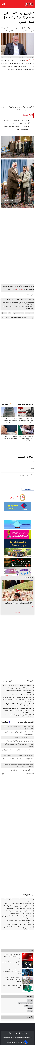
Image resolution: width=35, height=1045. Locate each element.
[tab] (19, 612)
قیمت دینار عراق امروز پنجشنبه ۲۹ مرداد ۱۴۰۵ (19, 909)
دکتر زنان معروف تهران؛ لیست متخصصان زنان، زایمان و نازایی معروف (12, 956)
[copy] (32, 317)
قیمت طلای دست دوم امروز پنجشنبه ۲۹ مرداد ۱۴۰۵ (17, 906)
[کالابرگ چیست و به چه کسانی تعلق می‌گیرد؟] (27, 965)
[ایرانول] (17, 552)
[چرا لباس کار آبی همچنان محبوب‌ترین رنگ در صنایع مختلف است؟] (27, 972)
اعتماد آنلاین (10, 1037)
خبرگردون (30, 1000)
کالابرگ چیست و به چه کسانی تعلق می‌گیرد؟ (12, 963)
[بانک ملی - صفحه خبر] (17, 497)
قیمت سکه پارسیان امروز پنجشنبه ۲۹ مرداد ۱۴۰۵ (18, 903)
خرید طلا (30, 1011)
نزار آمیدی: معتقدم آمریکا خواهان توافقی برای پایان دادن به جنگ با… (17, 711)
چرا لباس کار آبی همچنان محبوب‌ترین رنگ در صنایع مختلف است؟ (12, 971)
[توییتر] (9, 313)
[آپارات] (9, 1033)
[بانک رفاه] (17, 571)
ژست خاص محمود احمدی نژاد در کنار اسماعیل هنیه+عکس (19, 299)
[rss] (25, 1033)
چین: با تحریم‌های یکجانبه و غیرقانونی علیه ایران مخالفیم (18, 691)
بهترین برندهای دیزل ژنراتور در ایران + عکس (11, 986)
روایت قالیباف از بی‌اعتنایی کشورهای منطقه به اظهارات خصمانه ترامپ (17, 700)
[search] (2, 4)
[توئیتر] (12, 1033)
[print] (20, 57)
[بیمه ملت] (17, 506)
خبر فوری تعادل (28, 1006)
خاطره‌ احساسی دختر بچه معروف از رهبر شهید (18, 603)
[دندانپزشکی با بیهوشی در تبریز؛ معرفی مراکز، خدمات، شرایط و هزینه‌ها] (27, 980)
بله (17, 289)
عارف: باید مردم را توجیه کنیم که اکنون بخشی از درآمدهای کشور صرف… (18, 705)
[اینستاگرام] (22, 1033)
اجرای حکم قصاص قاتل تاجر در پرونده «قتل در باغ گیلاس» (18, 921)
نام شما (32, 462)
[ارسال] (22, 57)
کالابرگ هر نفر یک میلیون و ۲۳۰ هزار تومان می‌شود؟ (17, 697)
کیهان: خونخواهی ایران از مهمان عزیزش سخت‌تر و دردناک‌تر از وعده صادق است (18, 307)
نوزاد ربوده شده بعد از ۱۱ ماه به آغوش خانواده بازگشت (17, 708)
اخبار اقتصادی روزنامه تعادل (25, 1003)
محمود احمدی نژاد (18, 313)
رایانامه (32, 468)
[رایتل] (17, 534)
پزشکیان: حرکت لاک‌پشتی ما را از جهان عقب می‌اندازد (17, 685)
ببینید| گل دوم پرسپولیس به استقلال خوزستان (19, 925)
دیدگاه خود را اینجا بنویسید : (26, 475)
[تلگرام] (2, 313)
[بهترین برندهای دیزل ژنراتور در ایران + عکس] (27, 988)
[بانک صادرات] (17, 524)
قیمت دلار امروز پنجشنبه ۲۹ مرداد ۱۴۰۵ (20, 914)
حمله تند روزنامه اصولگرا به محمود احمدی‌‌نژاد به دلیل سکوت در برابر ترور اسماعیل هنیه (17, 121)
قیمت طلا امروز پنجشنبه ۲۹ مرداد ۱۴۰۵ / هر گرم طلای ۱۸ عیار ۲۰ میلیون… (16, 917)
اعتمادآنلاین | (29, 60)
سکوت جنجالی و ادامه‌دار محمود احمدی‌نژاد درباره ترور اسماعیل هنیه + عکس (17, 128)
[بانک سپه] (17, 543)
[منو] (4, 4)
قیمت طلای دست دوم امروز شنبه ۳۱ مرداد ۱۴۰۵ (18, 911)
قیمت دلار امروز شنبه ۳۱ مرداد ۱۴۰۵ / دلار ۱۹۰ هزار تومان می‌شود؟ (17, 928)
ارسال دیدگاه (27, 489)
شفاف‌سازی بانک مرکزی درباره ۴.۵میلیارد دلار (19, 688)
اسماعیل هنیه (30, 313)
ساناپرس (30, 1008)
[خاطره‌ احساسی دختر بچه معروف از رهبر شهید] (17, 590)
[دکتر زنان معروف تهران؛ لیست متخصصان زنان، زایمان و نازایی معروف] (27, 957)
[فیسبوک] (5, 313)
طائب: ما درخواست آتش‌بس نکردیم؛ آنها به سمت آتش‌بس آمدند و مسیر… (18, 716)
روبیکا (22, 289)
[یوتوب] (15, 1033)
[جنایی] (17, 562)
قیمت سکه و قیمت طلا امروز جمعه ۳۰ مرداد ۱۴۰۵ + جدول (17, 900)
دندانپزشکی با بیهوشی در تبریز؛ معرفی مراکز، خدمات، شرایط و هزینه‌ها (13, 979)
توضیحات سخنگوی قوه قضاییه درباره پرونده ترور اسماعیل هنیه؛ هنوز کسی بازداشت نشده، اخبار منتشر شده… (18, 303)
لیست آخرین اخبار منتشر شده (8, 681)
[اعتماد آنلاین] (29, 4)
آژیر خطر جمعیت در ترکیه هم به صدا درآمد (20, 695)
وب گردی (30, 951)
